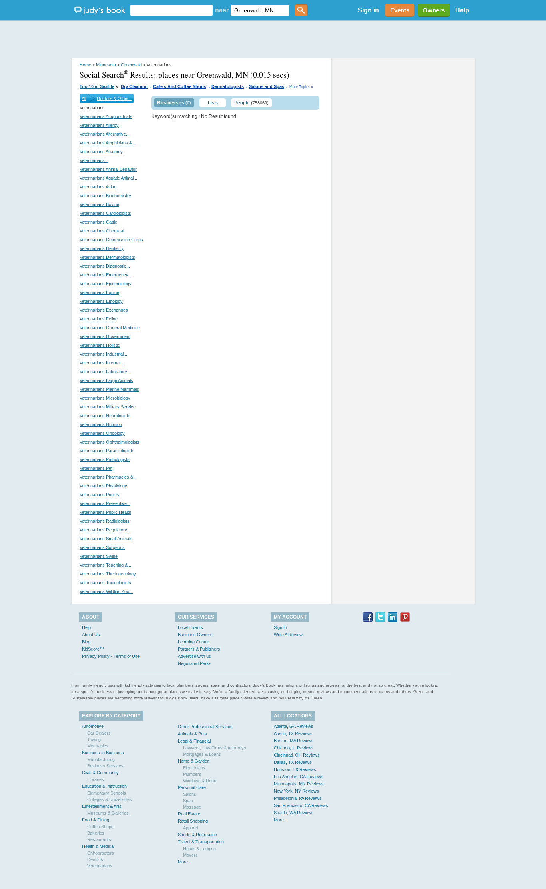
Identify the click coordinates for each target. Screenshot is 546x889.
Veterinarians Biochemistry (105, 195)
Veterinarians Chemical (102, 230)
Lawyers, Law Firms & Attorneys (214, 747)
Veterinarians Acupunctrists (106, 116)
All (84, 98)
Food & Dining (95, 819)
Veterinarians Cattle (98, 222)
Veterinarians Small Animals (106, 538)
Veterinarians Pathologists (105, 459)
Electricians (194, 767)
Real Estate (189, 813)
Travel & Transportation (201, 841)
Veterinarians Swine (99, 556)
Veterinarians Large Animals (106, 380)
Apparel (190, 827)
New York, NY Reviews (296, 791)
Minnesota (106, 64)
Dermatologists (227, 86)
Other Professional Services (205, 726)
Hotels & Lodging (199, 848)
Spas (188, 800)
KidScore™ (93, 649)
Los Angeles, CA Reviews (298, 776)
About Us (91, 634)
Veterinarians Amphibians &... (108, 142)
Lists (213, 103)
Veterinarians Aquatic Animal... (108, 178)
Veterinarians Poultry (100, 494)
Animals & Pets (192, 733)
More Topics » (301, 87)
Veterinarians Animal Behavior (108, 169)
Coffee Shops (100, 826)
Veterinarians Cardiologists (105, 213)
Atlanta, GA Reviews (293, 726)
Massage (192, 807)
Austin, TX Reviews (293, 733)
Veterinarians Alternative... (105, 134)
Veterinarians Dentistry (102, 248)
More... (184, 861)
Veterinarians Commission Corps (111, 239)
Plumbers (192, 774)
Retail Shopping (193, 821)
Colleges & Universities (109, 799)
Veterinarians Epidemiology (106, 283)
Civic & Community (100, 772)
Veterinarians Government (105, 336)
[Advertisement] (273, 40)
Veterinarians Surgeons (102, 547)
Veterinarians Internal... (102, 362)
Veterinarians (99, 865)
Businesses (170, 103)
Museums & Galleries (108, 813)
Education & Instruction (104, 786)
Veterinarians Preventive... (105, 503)
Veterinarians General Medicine (110, 327)
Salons (189, 794)
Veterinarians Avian (98, 186)
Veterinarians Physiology (103, 485)
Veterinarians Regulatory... (105, 529)
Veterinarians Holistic (100, 345)
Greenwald (131, 64)
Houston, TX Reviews (295, 769)
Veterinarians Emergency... (106, 274)
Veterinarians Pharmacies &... (108, 477)
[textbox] (171, 10)
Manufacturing (101, 759)
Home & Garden (193, 761)
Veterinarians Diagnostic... (105, 266)
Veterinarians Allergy (99, 125)
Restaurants (99, 839)
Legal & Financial (194, 741)
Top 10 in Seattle (97, 86)
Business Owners (195, 634)
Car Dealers (99, 733)
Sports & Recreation (197, 834)
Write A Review (288, 634)
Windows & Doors (200, 780)
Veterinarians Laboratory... (105, 371)
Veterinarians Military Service (108, 406)
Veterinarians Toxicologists (105, 582)
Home (85, 64)
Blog (86, 641)
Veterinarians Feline (99, 318)
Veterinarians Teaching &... (105, 565)
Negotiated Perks (194, 663)
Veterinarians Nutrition (101, 424)
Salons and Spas (266, 86)
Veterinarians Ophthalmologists (109, 442)
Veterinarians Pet (96, 468)
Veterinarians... (94, 160)
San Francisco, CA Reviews (301, 805)
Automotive (93, 726)
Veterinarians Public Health (105, 512)
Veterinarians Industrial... (103, 354)
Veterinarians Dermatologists (107, 257)
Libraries (95, 779)
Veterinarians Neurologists (105, 415)
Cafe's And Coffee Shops (179, 86)
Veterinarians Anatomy (101, 151)
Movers (190, 855)
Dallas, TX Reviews (293, 762)
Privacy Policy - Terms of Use (111, 656)
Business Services (105, 765)
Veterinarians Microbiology (105, 398)
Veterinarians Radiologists (105, 521)
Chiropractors (100, 853)
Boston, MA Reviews (294, 740)
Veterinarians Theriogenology (108, 573)
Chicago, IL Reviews (294, 747)
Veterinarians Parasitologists (107, 450)
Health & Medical (98, 846)
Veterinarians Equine (99, 292)
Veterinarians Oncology (102, 433)
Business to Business (103, 752)
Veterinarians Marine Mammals (109, 389)
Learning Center (193, 641)
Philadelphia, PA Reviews (298, 798)
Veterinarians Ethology (101, 301)
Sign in (368, 10)
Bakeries (95, 833)
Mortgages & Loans (202, 754)
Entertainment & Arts (102, 806)
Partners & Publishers (199, 649)
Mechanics (97, 745)
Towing (94, 739)
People (242, 103)
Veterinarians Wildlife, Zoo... (106, 591)
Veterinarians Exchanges (104, 310)
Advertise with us (194, 656)
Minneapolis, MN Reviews (299, 783)
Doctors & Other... (114, 98)
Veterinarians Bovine (99, 204)
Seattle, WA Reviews (294, 812)
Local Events (190, 627)
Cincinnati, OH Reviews (297, 755)
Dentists (95, 859)
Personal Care (192, 787)
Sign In (280, 627)
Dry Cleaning (134, 86)
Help (462, 10)
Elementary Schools (106, 793)
